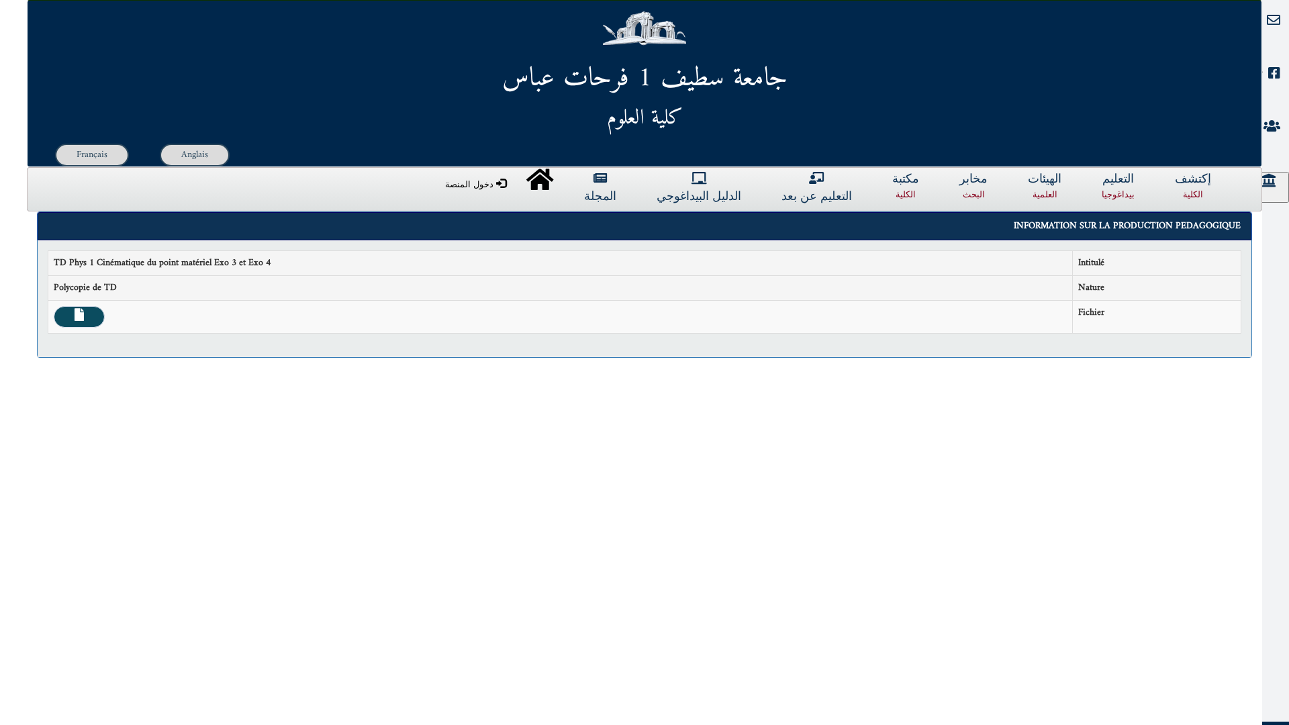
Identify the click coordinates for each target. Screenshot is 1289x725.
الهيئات (1044, 186)
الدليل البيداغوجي (699, 197)
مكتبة (905, 186)
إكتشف (1193, 186)
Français (92, 154)
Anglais (194, 154)
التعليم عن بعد (816, 197)
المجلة (600, 197)
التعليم (1118, 186)
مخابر (973, 186)
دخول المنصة (470, 184)
